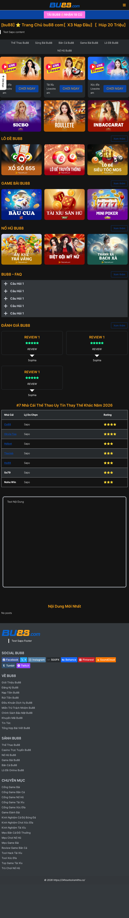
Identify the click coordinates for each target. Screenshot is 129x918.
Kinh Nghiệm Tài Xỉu (14, 827)
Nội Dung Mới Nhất (64, 606)
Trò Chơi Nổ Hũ (11, 868)
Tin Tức (6, 723)
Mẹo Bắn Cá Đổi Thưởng (16, 832)
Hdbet (8, 443)
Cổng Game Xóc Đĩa (13, 807)
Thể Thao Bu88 (11, 745)
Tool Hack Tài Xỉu (12, 853)
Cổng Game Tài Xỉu (13, 802)
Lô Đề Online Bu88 (13, 770)
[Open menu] (124, 5)
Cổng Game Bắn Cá (13, 792)
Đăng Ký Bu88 (10, 687)
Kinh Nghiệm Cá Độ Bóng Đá (19, 817)
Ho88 (7, 462)
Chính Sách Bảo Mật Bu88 (17, 712)
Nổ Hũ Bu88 (9, 755)
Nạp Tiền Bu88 (10, 692)
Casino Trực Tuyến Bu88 (16, 750)
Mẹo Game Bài (10, 842)
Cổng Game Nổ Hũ (13, 797)
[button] (3, 81)
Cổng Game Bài (11, 787)
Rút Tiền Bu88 (10, 697)
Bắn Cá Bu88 (9, 765)
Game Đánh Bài (11, 812)
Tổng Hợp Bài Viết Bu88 (16, 728)
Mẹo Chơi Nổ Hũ (11, 837)
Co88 (7, 424)
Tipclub (8, 453)
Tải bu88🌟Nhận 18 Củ (64, 14)
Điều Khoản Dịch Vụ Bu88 (17, 702)
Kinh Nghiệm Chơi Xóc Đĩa (17, 822)
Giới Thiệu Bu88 (11, 682)
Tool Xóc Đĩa (9, 858)
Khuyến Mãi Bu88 (12, 718)
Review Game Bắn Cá (14, 847)
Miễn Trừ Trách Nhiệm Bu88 (18, 707)
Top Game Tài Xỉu (12, 863)
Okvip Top (10, 434)
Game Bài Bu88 (11, 760)
